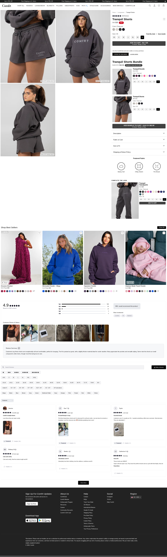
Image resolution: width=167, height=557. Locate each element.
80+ (98, 382)
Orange (63, 393)
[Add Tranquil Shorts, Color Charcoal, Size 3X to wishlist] (164, 19)
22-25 (17, 382)
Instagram (110, 496)
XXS (4, 377)
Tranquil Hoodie (139, 69)
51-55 (58, 382)
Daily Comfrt (110, 502)
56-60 (65, 382)
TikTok (109, 499)
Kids (78, 5)
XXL (28, 377)
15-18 (4, 382)
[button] (2, 291)
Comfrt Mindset (64, 499)
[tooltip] (18, 348)
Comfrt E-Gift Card (65, 512)
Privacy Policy (88, 518)
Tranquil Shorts (138, 96)
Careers (62, 507)
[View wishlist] (159, 5)
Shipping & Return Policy (122, 152)
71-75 (85, 382)
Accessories (106, 5)
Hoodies (29, 5)
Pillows (59, 5)
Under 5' (5, 388)
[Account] (154, 5)
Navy (55, 393)
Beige (4, 393)
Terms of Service (88, 523)
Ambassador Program (66, 502)
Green (37, 393)
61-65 (71, 382)
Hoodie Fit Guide (88, 510)
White (88, 393)
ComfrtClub (130, 5)
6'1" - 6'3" (47, 388)
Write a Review (160, 368)
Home (114, 12)
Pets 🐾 (85, 5)
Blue (17, 393)
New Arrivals (118, 5)
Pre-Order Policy (88, 515)
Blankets (50, 5)
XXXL (34, 377)
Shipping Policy (88, 512)
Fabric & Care (118, 140)
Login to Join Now (120, 54)
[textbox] (72, 367)
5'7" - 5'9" (30, 388)
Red (83, 393)
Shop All (20, 5)
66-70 (78, 382)
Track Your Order (88, 502)
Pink (69, 393)
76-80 (92, 382)
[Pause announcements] (165, 1)
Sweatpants (69, 5)
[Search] (150, 5)
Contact (86, 496)
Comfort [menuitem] (117, 315)
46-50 (51, 382)
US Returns (87, 504)
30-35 (31, 382)
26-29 (24, 382)
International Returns (89, 507)
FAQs (85, 499)
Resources (63, 504)
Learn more (134, 54)
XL (22, 377)
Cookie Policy (87, 521)
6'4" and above (58, 388)
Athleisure (94, 5)
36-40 (38, 382)
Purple (76, 393)
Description (117, 133)
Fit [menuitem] (123, 315)
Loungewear (40, 5)
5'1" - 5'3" (13, 388)
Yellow (96, 393)
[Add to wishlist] (39, 233)
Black (10, 393)
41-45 (44, 382)
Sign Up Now (31, 504)
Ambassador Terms (89, 526)
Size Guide (162, 34)
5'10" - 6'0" (39, 388)
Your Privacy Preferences (91, 529)
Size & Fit (116, 146)
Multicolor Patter (46, 393)
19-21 (10, 382)
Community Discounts (66, 510)
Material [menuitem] (129, 315)
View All (161, 227)
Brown (23, 393)
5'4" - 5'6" (21, 388)
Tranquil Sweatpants (143, 184)
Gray (30, 393)
